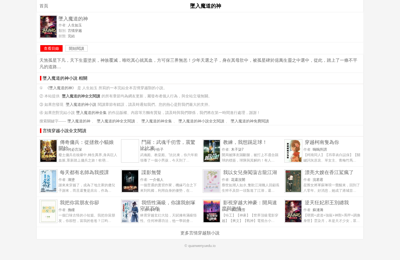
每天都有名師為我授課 (84, 172)
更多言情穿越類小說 (200, 233)
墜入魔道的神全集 (91, 113)
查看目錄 (51, 48)
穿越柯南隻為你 (322, 142)
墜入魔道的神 (78, 121)
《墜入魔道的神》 (60, 88)
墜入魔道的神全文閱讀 (116, 121)
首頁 (43, 6)
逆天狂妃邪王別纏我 (327, 202)
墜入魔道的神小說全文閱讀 (201, 121)
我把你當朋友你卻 (79, 202)
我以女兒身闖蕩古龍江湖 (250, 172)
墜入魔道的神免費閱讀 (250, 121)
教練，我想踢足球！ (245, 142)
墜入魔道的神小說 (81, 105)
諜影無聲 (151, 172)
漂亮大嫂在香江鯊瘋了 (329, 172)
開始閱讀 (76, 48)
